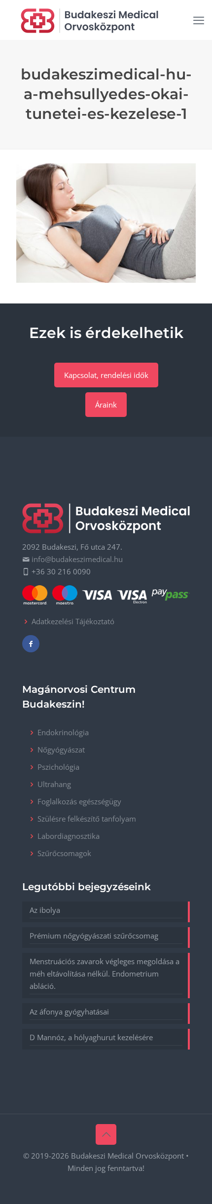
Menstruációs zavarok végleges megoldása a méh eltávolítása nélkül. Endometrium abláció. (104, 973)
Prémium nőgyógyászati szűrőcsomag (94, 936)
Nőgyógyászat (61, 749)
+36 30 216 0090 (61, 571)
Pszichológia (58, 767)
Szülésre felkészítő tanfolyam (86, 819)
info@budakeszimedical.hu (77, 559)
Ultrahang (54, 784)
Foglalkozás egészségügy (79, 801)
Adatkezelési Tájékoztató (73, 621)
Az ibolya (45, 910)
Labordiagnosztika (68, 836)
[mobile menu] (198, 19)
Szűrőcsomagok (64, 853)
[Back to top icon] (106, 1134)
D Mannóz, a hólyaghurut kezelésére (91, 1037)
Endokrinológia (63, 732)
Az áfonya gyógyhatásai (69, 1011)
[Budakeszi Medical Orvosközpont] (89, 19)
